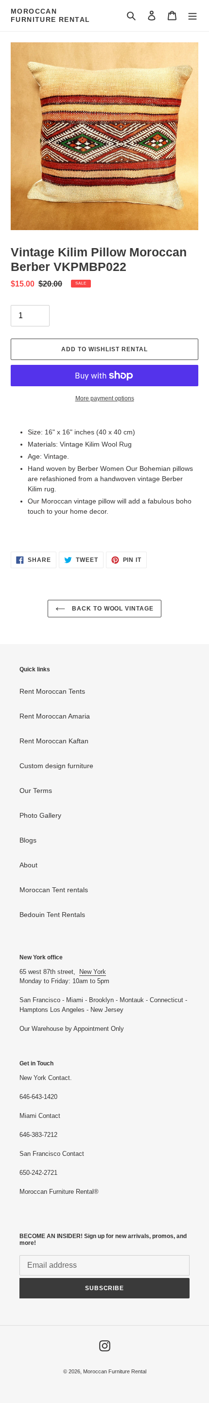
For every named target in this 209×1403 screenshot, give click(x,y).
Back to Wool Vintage (112, 608)
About (28, 865)
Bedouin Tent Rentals (52, 914)
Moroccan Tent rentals (53, 890)
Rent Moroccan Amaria (54, 716)
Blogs (27, 840)
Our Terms (35, 790)
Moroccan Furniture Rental (50, 15)
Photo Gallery (40, 815)
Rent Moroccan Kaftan (53, 741)
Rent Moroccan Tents (52, 691)
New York (92, 971)
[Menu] (192, 15)
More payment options (104, 398)
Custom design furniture (56, 766)
